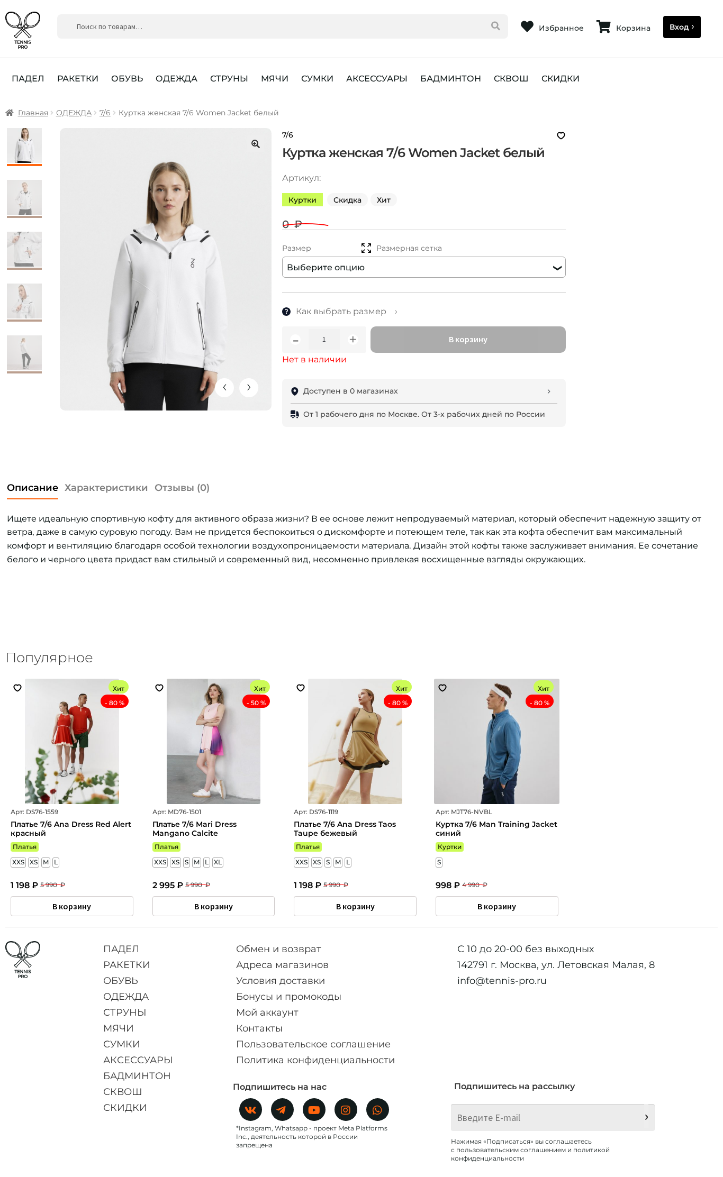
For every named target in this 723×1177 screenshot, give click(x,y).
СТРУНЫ (229, 79)
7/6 (105, 112)
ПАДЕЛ (28, 79)
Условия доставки (280, 981)
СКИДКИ (560, 79)
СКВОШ (511, 79)
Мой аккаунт (267, 1012)
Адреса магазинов (282, 965)
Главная (33, 112)
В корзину (468, 339)
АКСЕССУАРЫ (377, 79)
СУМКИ (317, 79)
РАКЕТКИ (77, 79)
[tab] (32, 485)
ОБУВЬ (127, 79)
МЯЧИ (274, 79)
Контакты (259, 1028)
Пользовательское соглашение (313, 1044)
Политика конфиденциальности (315, 1060)
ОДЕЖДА (176, 79)
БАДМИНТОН (450, 79)
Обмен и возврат (278, 949)
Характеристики (106, 488)
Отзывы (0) (182, 488)
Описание (32, 488)
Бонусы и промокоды (288, 996)
